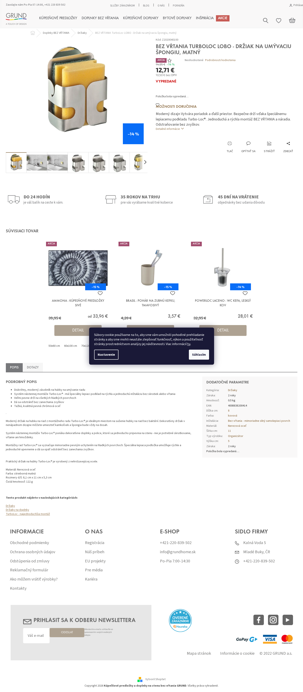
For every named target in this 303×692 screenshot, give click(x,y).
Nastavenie (106, 354)
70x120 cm (87, 346)
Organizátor (235, 436)
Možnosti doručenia (176, 107)
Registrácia (94, 543)
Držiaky (10, 506)
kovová (232, 416)
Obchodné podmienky (29, 543)
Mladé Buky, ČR (256, 552)
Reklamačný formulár (29, 570)
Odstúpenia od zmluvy (29, 561)
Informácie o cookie (237, 653)
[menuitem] (58, 18)
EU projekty (95, 561)
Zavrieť (183, 137)
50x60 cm (54, 346)
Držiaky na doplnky (17, 510)
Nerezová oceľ (237, 426)
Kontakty (18, 588)
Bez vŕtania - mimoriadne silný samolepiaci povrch (259, 421)
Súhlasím (199, 354)
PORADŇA (178, 6)
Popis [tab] (14, 367)
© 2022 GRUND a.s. (275, 653)
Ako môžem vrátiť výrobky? (34, 579)
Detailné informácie (168, 129)
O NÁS (161, 6)
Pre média (94, 570)
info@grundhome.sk (178, 552)
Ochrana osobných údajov (32, 552)
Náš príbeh (94, 552)
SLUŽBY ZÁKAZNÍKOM (122, 6)
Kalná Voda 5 (254, 543)
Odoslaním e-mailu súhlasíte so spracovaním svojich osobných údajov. (98, 632)
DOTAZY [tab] (33, 367)
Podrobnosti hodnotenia (220, 60)
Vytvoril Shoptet (155, 679)
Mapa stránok (199, 653)
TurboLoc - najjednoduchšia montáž (28, 514)
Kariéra (91, 579)
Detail (78, 330)
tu (188, 344)
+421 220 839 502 (54, 5)
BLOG (146, 6)
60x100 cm (70, 346)
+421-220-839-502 (176, 543)
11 (229, 431)
